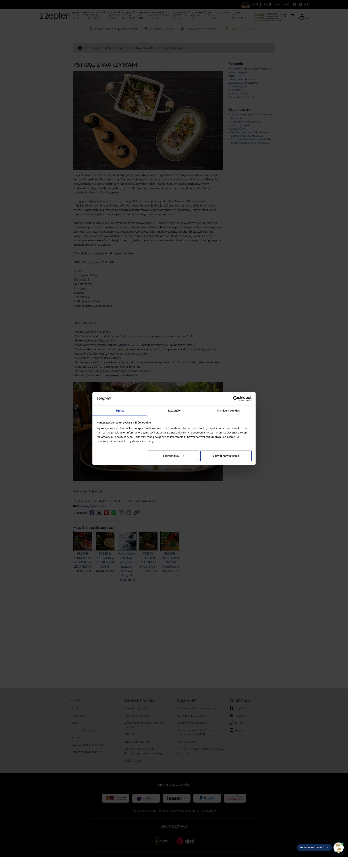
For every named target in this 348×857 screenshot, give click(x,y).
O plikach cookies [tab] (228, 410)
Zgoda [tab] (120, 410)
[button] (314, 847)
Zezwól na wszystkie (226, 455)
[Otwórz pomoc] (339, 847)
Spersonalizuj (171, 455)
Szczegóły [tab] (174, 410)
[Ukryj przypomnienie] (327, 847)
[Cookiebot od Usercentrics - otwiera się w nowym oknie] (236, 398)
